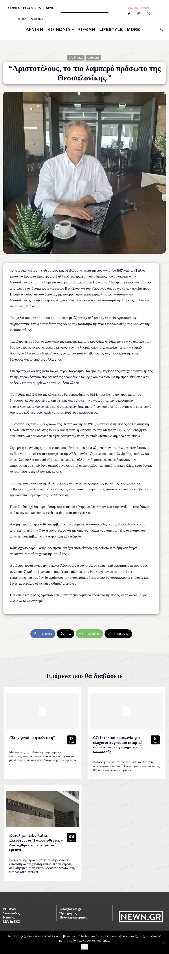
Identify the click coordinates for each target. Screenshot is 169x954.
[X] (148, 14)
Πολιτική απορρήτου (73, 917)
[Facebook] (129, 14)
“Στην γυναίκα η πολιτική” (32, 737)
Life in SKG (75, 57)
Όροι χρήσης (68, 913)
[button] (161, 29)
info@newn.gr (70, 909)
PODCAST (10, 909)
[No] (163, 942)
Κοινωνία (9, 917)
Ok (84, 947)
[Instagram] (139, 14)
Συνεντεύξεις (11, 913)
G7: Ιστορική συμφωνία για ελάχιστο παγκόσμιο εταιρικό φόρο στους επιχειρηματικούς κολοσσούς (118, 744)
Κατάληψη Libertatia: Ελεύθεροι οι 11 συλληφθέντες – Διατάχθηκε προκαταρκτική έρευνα (36, 842)
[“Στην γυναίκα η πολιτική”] (42, 711)
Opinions (93, 57)
